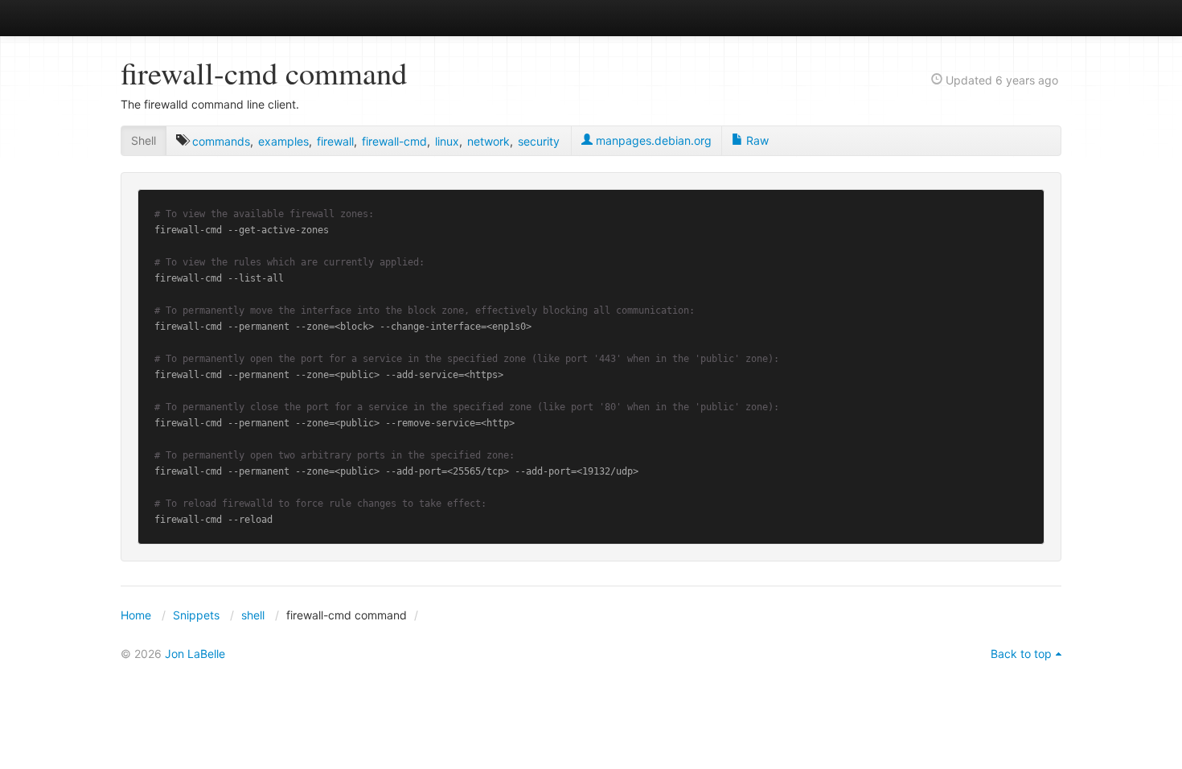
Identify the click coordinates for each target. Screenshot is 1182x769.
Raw (756, 140)
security (539, 141)
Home (136, 615)
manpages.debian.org (652, 140)
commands (221, 141)
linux (447, 141)
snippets (173, 17)
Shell (143, 140)
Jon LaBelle (195, 653)
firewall (335, 141)
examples (283, 141)
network (488, 141)
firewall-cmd (394, 141)
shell (253, 615)
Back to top (1021, 653)
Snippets (196, 615)
